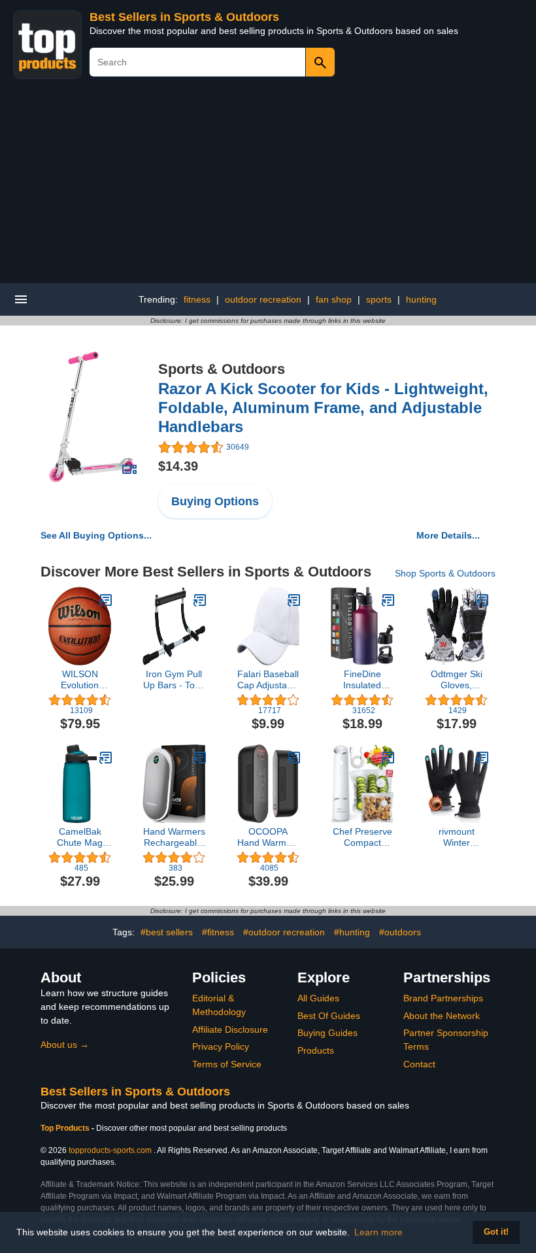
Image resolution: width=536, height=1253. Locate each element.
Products (315, 1050)
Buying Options (215, 501)
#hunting (352, 932)
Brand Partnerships (443, 998)
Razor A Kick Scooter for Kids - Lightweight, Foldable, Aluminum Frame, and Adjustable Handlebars (323, 407)
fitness (197, 299)
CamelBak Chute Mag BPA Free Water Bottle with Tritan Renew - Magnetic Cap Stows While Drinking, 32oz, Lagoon (80, 837)
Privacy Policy (220, 1046)
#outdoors (400, 932)
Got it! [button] (496, 1232)
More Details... (448, 535)
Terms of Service (226, 1064)
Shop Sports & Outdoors (445, 573)
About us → (65, 1044)
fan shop (334, 299)
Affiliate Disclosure (230, 1029)
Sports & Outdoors (221, 369)
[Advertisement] (268, 184)
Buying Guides (327, 1032)
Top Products (66, 1128)
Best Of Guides (328, 1016)
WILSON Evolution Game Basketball (80, 680)
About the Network (441, 1016)
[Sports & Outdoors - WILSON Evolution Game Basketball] (106, 600)
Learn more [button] (378, 1232)
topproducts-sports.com (110, 1150)
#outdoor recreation (284, 932)
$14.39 (178, 466)
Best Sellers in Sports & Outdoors (184, 17)
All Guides (318, 998)
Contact (419, 1064)
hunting (421, 299)
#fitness (218, 932)
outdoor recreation (263, 299)
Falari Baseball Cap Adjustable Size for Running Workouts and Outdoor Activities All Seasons (268, 680)
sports (379, 299)
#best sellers (167, 932)
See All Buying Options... (96, 535)
